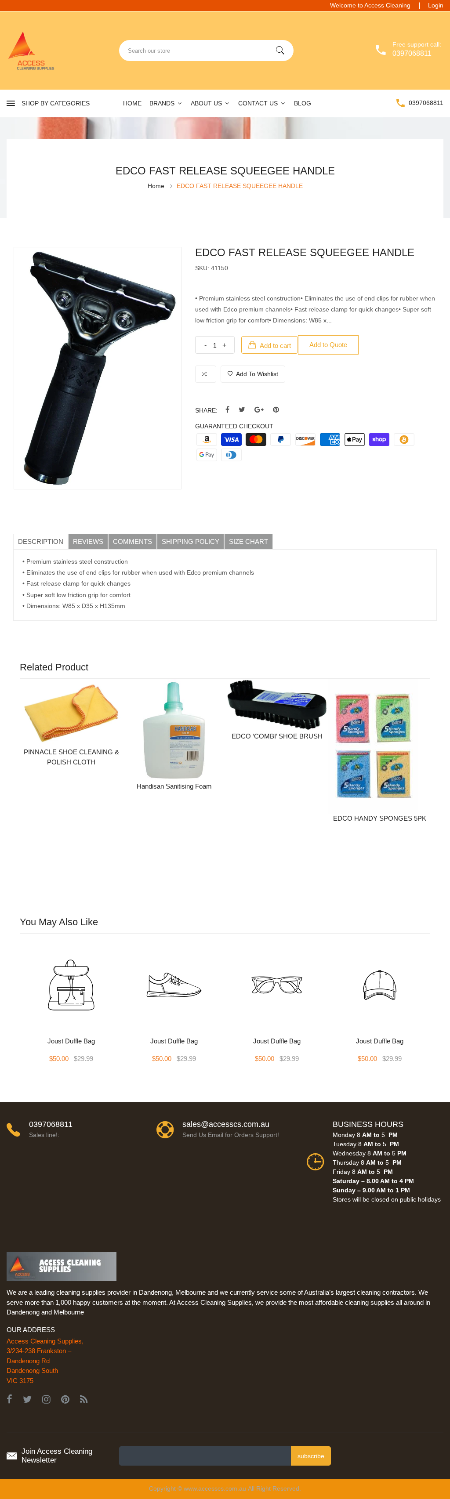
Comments (132, 541)
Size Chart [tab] (248, 541)
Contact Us (258, 103)
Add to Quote (328, 344)
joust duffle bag (71, 1041)
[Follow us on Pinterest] (276, 410)
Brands (162, 103)
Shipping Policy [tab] (190, 541)
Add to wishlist (256, 373)
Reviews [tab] (88, 541)
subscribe (311, 1455)
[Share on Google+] (259, 410)
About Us (207, 103)
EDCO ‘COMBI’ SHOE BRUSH (277, 736)
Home (132, 103)
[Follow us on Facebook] (227, 410)
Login (435, 5)
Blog (302, 103)
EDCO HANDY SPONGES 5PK (379, 818)
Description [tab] (40, 541)
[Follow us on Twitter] (242, 410)
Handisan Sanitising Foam (174, 786)
